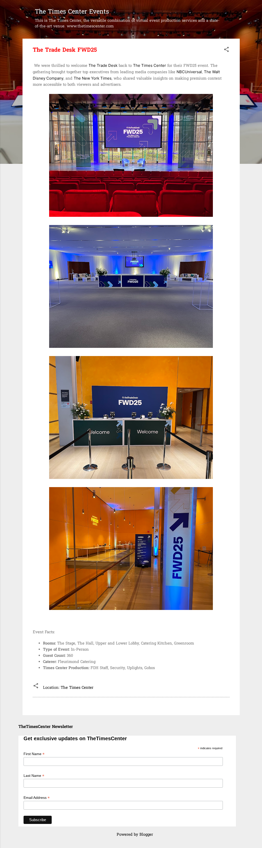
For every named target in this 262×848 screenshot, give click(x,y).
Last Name (34, 775)
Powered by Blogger (134, 835)
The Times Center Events (72, 12)
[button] (226, 50)
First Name (34, 754)
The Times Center (77, 688)
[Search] (237, 14)
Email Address (37, 797)
